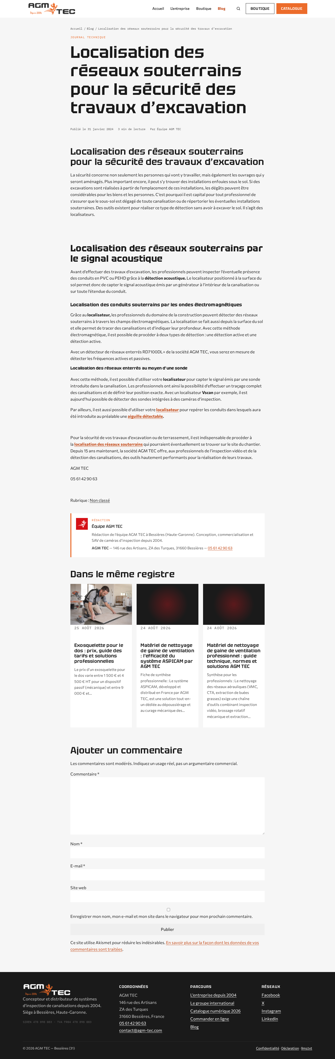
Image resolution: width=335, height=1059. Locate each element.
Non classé (100, 500)
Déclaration (290, 1048)
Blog (221, 8)
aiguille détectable (145, 416)
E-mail (77, 865)
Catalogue (291, 8)
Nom (76, 843)
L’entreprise (180, 8)
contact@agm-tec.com (140, 1030)
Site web (78, 887)
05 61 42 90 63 (220, 548)
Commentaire (84, 773)
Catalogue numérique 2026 (215, 1010)
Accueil (158, 8)
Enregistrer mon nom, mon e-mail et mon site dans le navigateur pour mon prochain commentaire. (161, 916)
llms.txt (306, 1048)
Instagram (271, 1010)
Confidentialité (267, 1048)
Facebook (271, 994)
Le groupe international (212, 1002)
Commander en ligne (209, 1018)
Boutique (203, 8)
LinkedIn (270, 1018)
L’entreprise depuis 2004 (213, 994)
